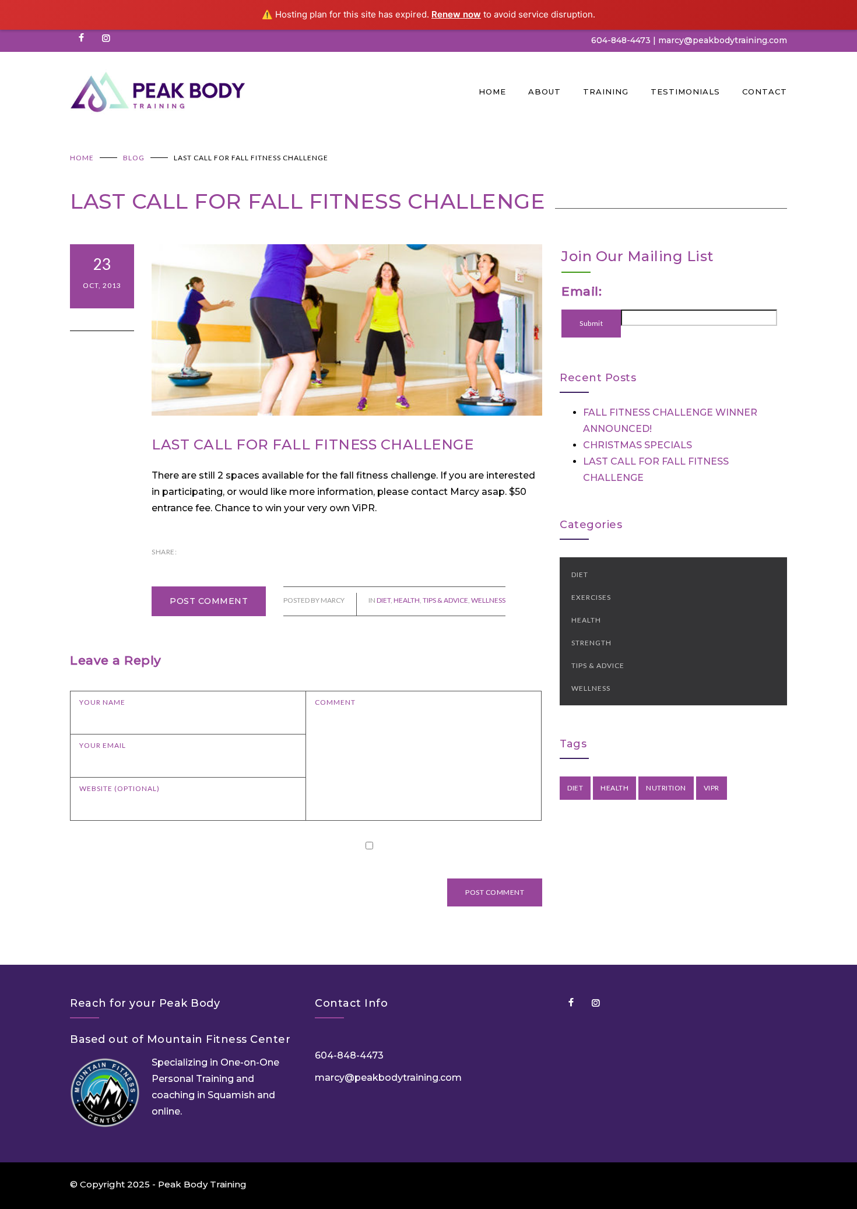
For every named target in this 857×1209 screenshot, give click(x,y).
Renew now (456, 14)
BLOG (134, 157)
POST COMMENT (209, 601)
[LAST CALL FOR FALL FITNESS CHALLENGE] (347, 330)
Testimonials (685, 91)
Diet (384, 600)
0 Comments (102, 319)
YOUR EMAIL (102, 745)
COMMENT (335, 702)
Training (605, 91)
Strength (591, 642)
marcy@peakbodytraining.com (388, 1077)
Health (407, 600)
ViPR (711, 787)
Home (492, 91)
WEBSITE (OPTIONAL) (119, 788)
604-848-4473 (621, 40)
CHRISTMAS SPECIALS (637, 445)
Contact (764, 91)
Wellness (488, 600)
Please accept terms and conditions (460, 844)
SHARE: (164, 551)
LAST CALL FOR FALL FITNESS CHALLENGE (312, 444)
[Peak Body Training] (274, 91)
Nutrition (666, 787)
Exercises (591, 597)
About (544, 91)
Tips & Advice (445, 600)
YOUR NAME (102, 702)
